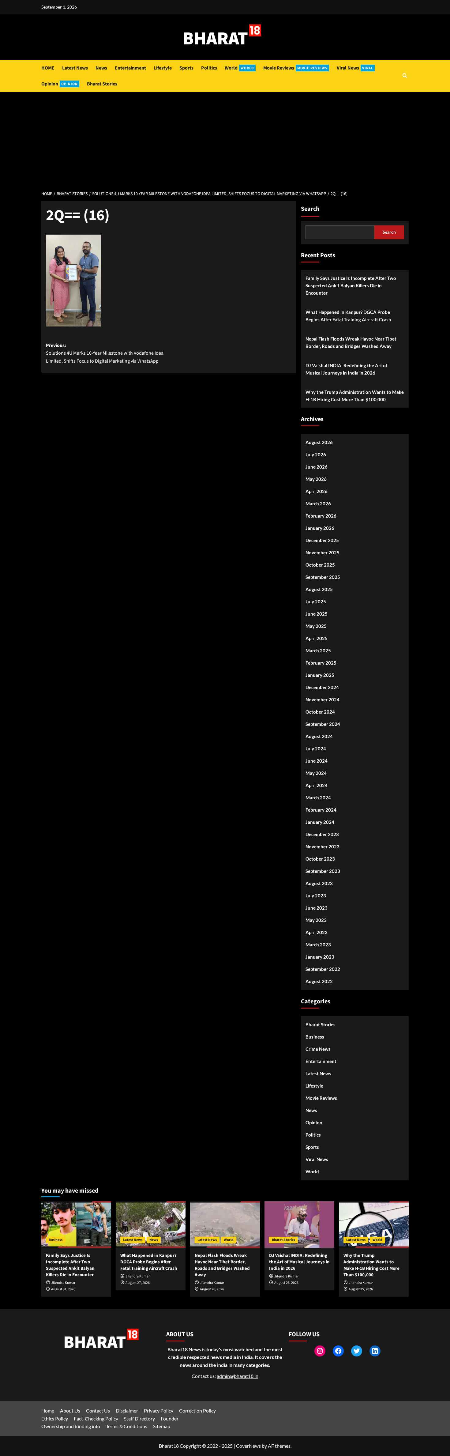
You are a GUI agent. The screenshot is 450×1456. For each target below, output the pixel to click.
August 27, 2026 (138, 1282)
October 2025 (320, 565)
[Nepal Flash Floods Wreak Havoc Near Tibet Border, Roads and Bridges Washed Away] (225, 1224)
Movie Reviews (295, 68)
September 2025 (323, 577)
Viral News (355, 68)
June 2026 (317, 467)
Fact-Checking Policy (96, 1418)
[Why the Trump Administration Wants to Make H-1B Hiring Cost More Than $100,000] (374, 1224)
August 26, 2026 (212, 1289)
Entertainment (130, 68)
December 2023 (322, 834)
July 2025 (316, 601)
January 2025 (320, 675)
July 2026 (316, 454)
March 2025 (318, 650)
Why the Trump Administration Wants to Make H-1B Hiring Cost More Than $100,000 (355, 395)
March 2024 (318, 797)
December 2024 (322, 687)
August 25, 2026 (361, 1289)
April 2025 (317, 638)
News (101, 68)
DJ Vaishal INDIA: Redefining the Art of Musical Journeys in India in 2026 (346, 369)
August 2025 (319, 589)
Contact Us (98, 1410)
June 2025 (317, 614)
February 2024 (321, 810)
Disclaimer (127, 1410)
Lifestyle (163, 68)
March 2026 (318, 503)
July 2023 (316, 895)
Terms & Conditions (126, 1426)
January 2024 (320, 822)
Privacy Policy (158, 1410)
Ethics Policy (54, 1418)
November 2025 (322, 552)
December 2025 (322, 540)
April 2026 (317, 491)
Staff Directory (139, 1418)
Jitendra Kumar (63, 1282)
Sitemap (161, 1426)
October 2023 (320, 859)
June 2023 (317, 908)
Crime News (318, 1049)
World (239, 68)
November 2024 (322, 699)
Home (47, 1410)
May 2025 (316, 626)
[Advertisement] (225, 138)
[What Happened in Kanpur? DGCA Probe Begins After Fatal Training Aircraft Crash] (151, 1224)
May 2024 (316, 773)
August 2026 (319, 442)
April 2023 (317, 932)
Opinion (59, 84)
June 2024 (317, 761)
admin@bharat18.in (237, 1376)
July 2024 (316, 748)
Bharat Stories (102, 84)
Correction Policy (197, 1410)
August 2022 (319, 981)
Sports (186, 68)
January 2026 (320, 528)
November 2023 (322, 846)
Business (315, 1036)
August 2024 (319, 736)
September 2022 (323, 969)
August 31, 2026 (63, 1289)
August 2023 (319, 883)
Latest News (75, 68)
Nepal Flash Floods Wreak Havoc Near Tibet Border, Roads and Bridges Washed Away (351, 342)
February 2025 (321, 663)
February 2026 (321, 516)
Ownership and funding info (70, 1426)
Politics (209, 68)
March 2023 (318, 944)
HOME (47, 68)
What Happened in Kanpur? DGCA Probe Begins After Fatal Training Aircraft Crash (348, 315)
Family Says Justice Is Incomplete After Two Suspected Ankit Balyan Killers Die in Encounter (351, 285)
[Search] (405, 76)
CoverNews (248, 1446)
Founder (169, 1418)
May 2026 (316, 479)
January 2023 (320, 957)
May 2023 (316, 920)
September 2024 (323, 724)
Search (310, 209)
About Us (70, 1410)
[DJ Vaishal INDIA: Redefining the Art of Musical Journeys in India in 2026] (299, 1224)
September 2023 (323, 871)
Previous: (104, 353)
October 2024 (320, 712)
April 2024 (317, 785)
